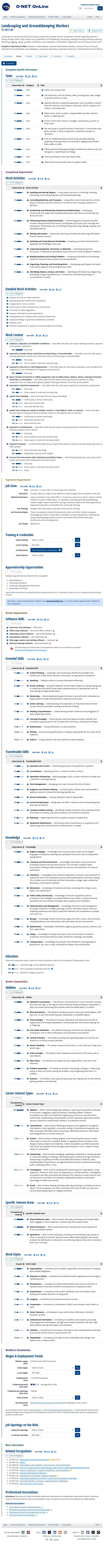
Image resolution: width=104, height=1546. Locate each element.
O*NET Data (53, 17)
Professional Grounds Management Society (27, 1512)
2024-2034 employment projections (59, 1410)
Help (5, 17)
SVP (20, 523)
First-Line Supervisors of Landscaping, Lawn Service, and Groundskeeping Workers (55, 1467)
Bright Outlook (78, 31)
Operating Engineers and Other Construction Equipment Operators (48, 1478)
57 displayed (16, 339)
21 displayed (16, 293)
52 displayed (16, 992)
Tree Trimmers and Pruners (31, 1483)
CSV (36, 76)
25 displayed (16, 756)
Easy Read (43, 56)
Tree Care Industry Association (22, 1515)
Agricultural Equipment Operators (34, 1459)
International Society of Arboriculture (25, 1507)
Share (89, 17)
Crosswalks (66, 17)
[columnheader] (15, 85)
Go (100, 8)
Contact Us (24, 1536)
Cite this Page (56, 1536)
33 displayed (16, 842)
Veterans (57, 56)
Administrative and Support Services (46, 1403)
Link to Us (46, 1536)
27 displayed (16, 80)
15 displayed (16, 1259)
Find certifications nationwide (45, 550)
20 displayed (16, 1455)
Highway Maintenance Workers (33, 1473)
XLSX (29, 76)
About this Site (79, 1536)
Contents (10, 63)
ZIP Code (35, 545)
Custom (29, 56)
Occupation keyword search (90, 5)
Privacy (87, 1536)
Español (71, 56)
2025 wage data (35, 1410)
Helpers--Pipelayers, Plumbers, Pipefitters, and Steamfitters (45, 1470)
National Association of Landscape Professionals (29, 1509)
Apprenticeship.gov (54, 601)
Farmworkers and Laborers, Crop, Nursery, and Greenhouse (45, 1465)
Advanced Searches (36, 17)
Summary (8, 56)
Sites (97, 17)
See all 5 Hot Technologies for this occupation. (31, 650)
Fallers (22, 1462)
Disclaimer (95, 1536)
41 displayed (16, 182)
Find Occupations (17, 17)
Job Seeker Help (12, 1536)
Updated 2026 (96, 31)
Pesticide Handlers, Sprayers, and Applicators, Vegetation (44, 1481)
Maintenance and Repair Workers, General (38, 1475)
